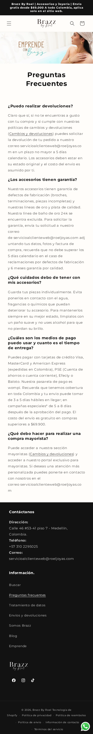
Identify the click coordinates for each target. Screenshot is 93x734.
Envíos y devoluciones (28, 615)
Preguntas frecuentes (27, 595)
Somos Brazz (20, 625)
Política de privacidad (36, 715)
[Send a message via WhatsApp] (85, 726)
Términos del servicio (48, 729)
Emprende (18, 646)
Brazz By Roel (42, 709)
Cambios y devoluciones (31, 134)
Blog (13, 636)
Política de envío (29, 722)
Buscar (15, 585)
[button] (9, 23)
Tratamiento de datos (27, 605)
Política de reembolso (71, 715)
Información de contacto (62, 722)
